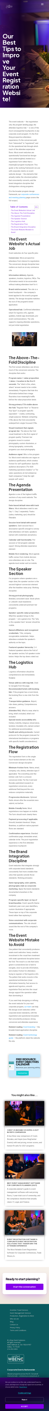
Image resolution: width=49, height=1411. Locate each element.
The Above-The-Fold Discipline (23, 213)
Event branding (29, 1027)
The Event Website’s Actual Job (23, 210)
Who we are (14, 1319)
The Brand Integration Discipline (23, 227)
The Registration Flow (19, 224)
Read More (23, 1387)
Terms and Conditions (18, 1330)
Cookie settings (24, 1393)
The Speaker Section (19, 219)
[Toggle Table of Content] (35, 207)
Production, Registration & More (22, 1316)
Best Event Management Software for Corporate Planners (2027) (23, 1184)
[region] (24, 1394)
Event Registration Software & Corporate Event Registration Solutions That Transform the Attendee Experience (22, 1242)
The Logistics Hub (18, 221)
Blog (11, 1322)
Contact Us (14, 1324)
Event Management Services (20, 1313)
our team (27, 1007)
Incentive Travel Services (19, 1310)
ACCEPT (24, 1406)
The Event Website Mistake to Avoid (22, 231)
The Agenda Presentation (20, 216)
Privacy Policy (15, 1327)
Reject (24, 1400)
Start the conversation (24, 1287)
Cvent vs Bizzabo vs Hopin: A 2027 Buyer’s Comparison (23, 1131)
